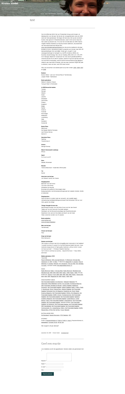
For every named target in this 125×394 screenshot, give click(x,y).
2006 (78, 67)
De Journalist (66, 283)
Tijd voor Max (71, 263)
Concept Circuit (53, 322)
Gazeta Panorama (54, 315)
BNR (51, 272)
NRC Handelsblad (46, 306)
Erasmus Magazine (46, 293)
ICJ (51, 308)
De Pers (59, 283)
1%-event (43, 265)
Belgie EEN (69, 261)
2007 (81, 67)
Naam (43, 363)
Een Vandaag (79, 263)
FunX (54, 274)
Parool (51, 289)
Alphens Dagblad (66, 289)
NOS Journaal (55, 260)
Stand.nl (50, 274)
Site (42, 370)
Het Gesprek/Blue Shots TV (64, 265)
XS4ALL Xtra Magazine (72, 293)
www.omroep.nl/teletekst (48, 222)
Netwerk (62, 260)
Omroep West (59, 271)
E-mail (43, 367)
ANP (51, 261)
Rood (73, 291)
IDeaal (77, 291)
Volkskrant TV (45, 261)
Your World (78, 60)
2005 (74, 67)
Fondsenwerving (66, 295)
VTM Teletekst (64, 315)
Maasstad (72, 281)
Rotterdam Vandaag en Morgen (53, 285)
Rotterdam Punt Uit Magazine (55, 291)
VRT (70, 315)
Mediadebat (44, 322)
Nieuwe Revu (57, 289)
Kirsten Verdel (10, 3)
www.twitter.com (46, 220)
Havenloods (46, 289)
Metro (78, 287)
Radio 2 (73, 287)
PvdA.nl (60, 320)
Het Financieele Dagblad (48, 281)
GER (42, 285)
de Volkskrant (59, 281)
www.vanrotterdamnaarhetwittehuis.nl (52, 47)
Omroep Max (76, 260)
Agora (47, 300)
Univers (59, 295)
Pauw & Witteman (46, 260)
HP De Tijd (52, 310)
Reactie (43, 360)
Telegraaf (66, 281)
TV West (55, 261)
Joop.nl (69, 320)
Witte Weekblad (52, 283)
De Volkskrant (50, 304)
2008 (44, 69)
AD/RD (55, 295)
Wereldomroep (77, 271)
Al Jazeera (75, 261)
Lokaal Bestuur (71, 298)
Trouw (62, 310)
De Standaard (45, 315)
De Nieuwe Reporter (75, 283)
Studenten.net (67, 291)
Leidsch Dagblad (66, 285)
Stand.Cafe (80, 274)
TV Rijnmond (68, 260)
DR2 (59, 51)
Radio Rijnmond (45, 271)
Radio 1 (53, 271)
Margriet (67, 310)
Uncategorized (64, 332)
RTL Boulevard (63, 263)
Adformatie (44, 283)
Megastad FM (54, 276)
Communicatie (45, 308)
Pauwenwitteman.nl (51, 320)
